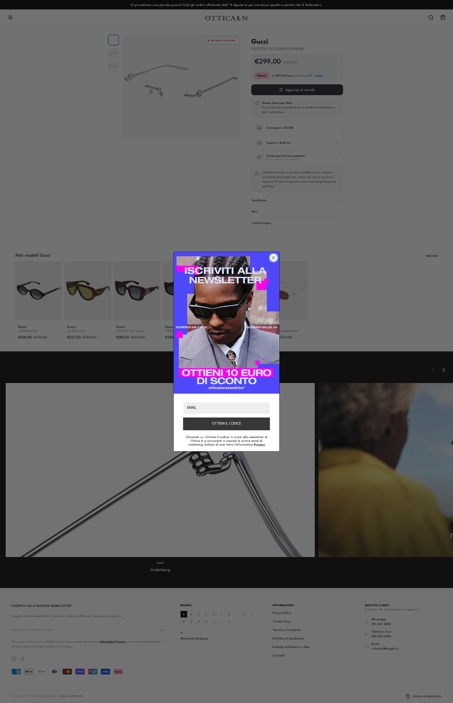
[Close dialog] (273, 258)
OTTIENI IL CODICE (226, 423)
